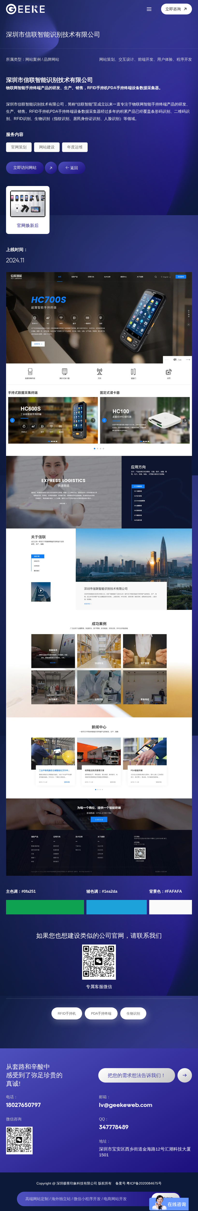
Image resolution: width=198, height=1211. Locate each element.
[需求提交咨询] (184, 1075)
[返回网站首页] (28, 9)
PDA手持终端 (101, 1013)
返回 (73, 168)
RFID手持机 (67, 1013)
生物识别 (133, 1013)
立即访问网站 (24, 168)
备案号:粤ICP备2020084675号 (138, 1183)
